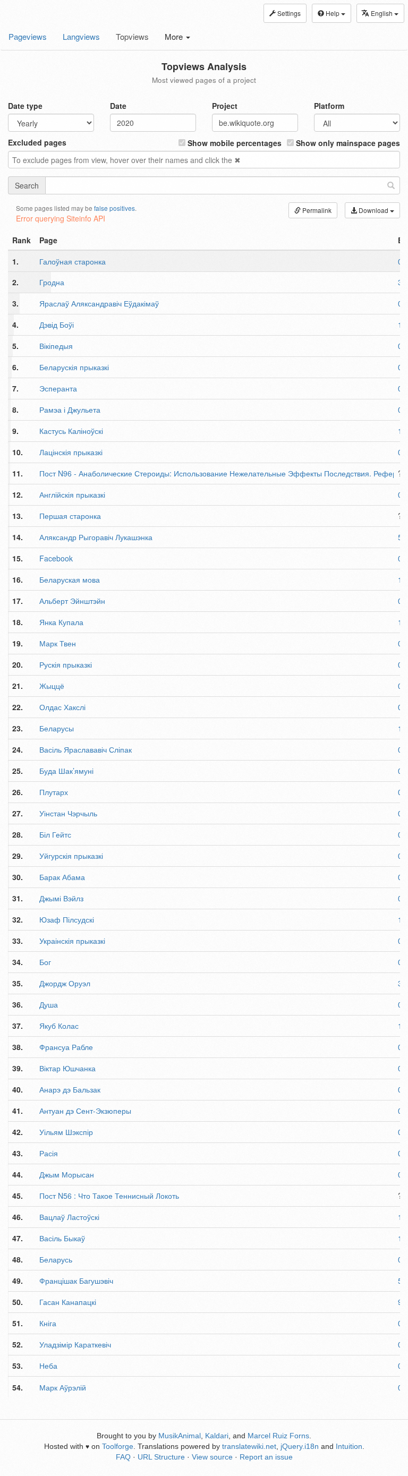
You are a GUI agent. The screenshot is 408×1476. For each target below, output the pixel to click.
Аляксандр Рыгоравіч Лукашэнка (95, 537)
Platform (329, 105)
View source (212, 1457)
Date (118, 105)
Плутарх (53, 792)
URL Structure (161, 1457)
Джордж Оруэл (64, 983)
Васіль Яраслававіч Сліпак (85, 749)
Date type (25, 105)
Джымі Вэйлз (61, 898)
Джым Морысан (66, 1174)
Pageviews (27, 36)
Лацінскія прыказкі (71, 452)
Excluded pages (37, 142)
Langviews (81, 36)
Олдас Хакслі (62, 707)
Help (332, 13)
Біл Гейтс (55, 834)
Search (27, 185)
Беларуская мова (69, 579)
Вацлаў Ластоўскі (69, 1216)
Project (224, 105)
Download (373, 210)
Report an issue (266, 1457)
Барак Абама (62, 877)
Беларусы (56, 728)
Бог (45, 962)
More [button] (175, 36)
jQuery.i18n (299, 1446)
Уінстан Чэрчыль (68, 813)
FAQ (123, 1457)
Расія (48, 1153)
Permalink (316, 210)
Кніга (47, 1323)
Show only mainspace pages (347, 143)
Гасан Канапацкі (67, 1301)
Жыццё (51, 685)
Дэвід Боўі (56, 324)
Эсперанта (58, 388)
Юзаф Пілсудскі (66, 919)
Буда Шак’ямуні (66, 770)
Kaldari (216, 1435)
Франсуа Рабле (66, 1047)
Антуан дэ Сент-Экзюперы (85, 1110)
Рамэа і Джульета (69, 409)
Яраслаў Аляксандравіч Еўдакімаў (99, 303)
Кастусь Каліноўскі (71, 430)
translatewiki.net (249, 1446)
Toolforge (117, 1446)
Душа (48, 1004)
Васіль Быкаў (62, 1238)
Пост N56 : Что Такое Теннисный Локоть (109, 1195)
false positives (114, 207)
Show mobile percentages (233, 143)
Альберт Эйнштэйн (72, 600)
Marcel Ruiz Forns (278, 1435)
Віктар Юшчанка (67, 1068)
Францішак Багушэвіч (76, 1280)
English (382, 13)
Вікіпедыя (56, 345)
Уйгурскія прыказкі (71, 855)
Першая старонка (70, 515)
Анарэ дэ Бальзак (69, 1089)
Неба (48, 1365)
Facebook (56, 558)
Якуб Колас (59, 1025)
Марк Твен (57, 643)
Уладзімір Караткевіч (75, 1344)
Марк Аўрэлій (62, 1387)
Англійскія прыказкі (72, 494)
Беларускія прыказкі (74, 367)
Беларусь (55, 1259)
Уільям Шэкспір (66, 1132)
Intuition (349, 1446)
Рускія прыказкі (65, 664)
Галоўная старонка (72, 261)
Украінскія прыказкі (72, 940)
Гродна (51, 282)
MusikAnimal (179, 1435)
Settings (288, 13)
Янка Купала (61, 622)
